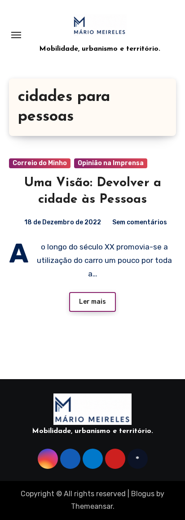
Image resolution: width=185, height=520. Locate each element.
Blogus (142, 493)
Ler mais (92, 302)
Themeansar (92, 506)
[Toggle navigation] (16, 35)
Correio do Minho (40, 163)
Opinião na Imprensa (111, 163)
